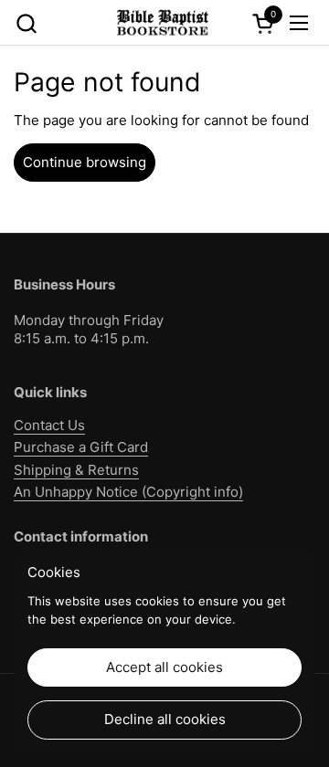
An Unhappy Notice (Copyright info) (128, 491)
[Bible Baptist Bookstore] (161, 23)
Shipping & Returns (76, 469)
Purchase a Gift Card (81, 447)
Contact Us (49, 425)
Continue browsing (84, 162)
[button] (26, 23)
